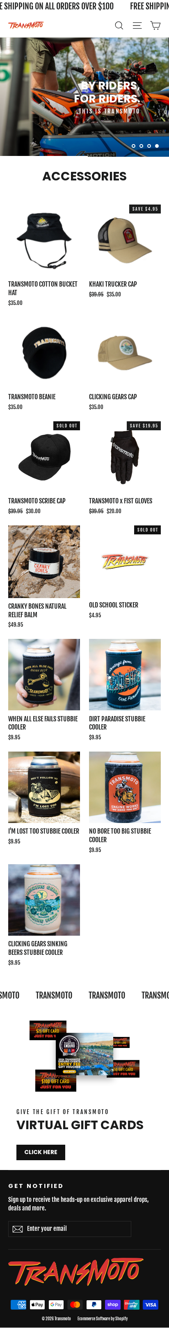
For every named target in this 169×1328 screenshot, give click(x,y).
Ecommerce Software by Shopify (103, 1318)
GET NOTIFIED (36, 1186)
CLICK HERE (40, 1152)
